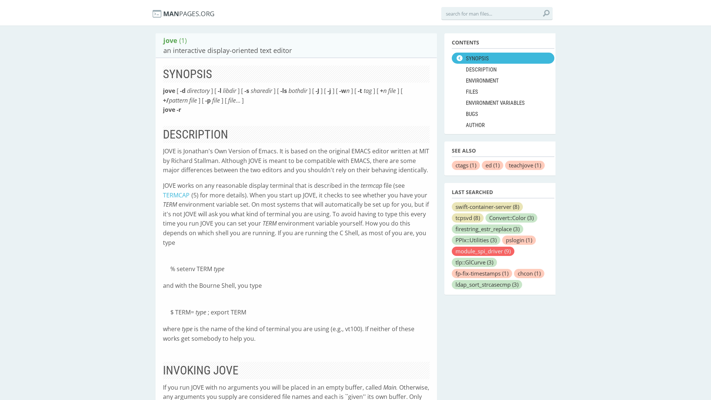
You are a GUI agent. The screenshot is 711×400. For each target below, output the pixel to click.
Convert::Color (511, 217)
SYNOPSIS (477, 58)
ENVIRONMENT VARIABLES (495, 103)
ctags (465, 165)
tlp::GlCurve (474, 262)
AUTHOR (475, 125)
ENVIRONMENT (482, 80)
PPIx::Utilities (476, 240)
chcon (529, 273)
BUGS (472, 114)
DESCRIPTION (481, 69)
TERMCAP (176, 195)
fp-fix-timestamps (481, 273)
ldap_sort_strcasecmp (486, 284)
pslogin (519, 240)
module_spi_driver (483, 251)
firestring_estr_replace (487, 229)
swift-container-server (487, 206)
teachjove (525, 165)
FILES (472, 92)
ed (492, 165)
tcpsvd (467, 217)
